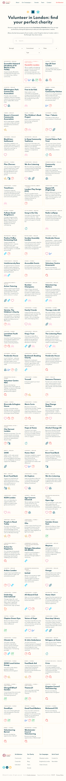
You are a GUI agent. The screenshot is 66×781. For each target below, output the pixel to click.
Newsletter (55, 761)
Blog (28, 761)
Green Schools (43, 764)
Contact (49, 2)
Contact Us (55, 758)
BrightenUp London (44, 761)
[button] (16, 48)
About (17, 2)
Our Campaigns (26, 2)
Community (18, 758)
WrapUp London (43, 758)
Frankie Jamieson (31, 775)
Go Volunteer (59, 2)
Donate (36, 2)
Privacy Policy (59, 775)
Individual (17, 764)
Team (42, 2)
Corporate (17, 761)
